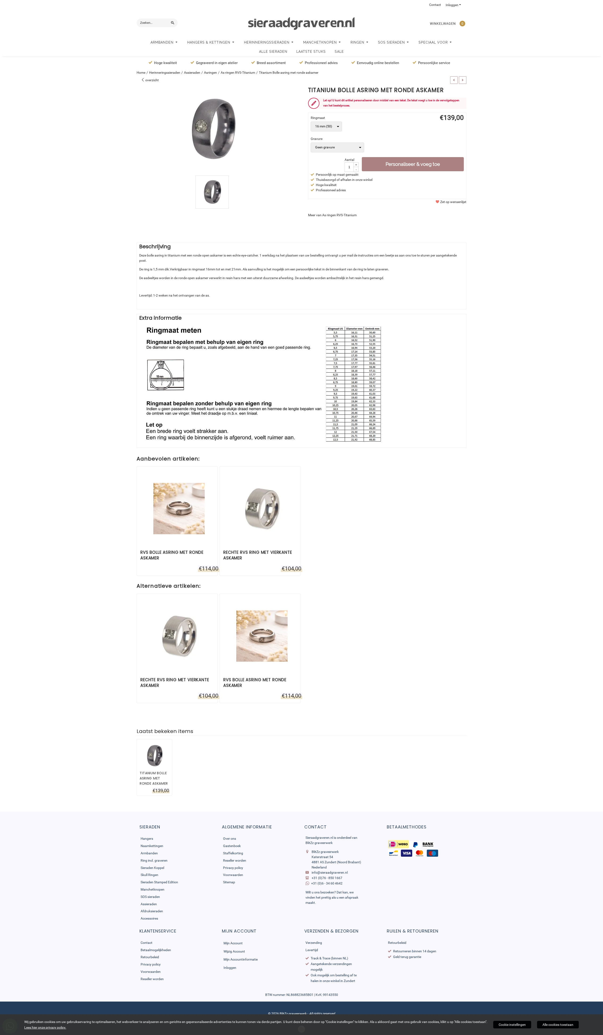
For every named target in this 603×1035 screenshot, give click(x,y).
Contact (435, 5)
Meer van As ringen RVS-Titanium (332, 215)
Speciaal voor (434, 42)
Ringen (358, 42)
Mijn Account (233, 943)
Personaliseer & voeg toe (413, 164)
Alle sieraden (273, 51)
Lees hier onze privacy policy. (45, 1027)
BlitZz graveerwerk (319, 843)
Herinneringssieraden (267, 42)
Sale (339, 51)
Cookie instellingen (512, 1025)
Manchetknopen (320, 42)
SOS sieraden (392, 42)
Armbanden (163, 42)
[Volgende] (462, 80)
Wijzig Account (234, 951)
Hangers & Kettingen (209, 42)
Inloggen (452, 5)
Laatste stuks (311, 51)
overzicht (152, 80)
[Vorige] (454, 80)
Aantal (349, 160)
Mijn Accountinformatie (241, 959)
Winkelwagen (443, 23)
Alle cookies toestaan (557, 1025)
